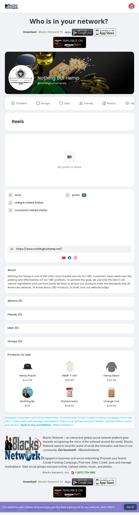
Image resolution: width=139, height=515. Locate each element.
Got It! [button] (130, 507)
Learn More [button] (107, 507)
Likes (11, 327)
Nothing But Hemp (58, 78)
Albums (13, 300)
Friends (12, 314)
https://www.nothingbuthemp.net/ (39, 249)
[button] (131, 6)
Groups (12, 341)
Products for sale (19, 354)
